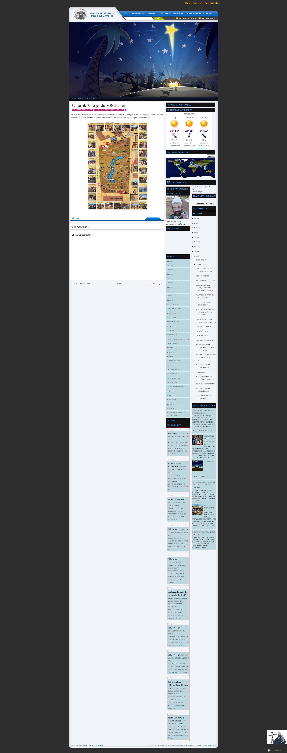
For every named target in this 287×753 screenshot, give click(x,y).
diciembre (200, 260)
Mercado (170, 391)
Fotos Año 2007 (202, 336)
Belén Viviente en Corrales (94, 745)
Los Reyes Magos (173, 378)
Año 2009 (75, 218)
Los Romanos (172, 382)
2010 (195, 251)
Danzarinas (171, 317)
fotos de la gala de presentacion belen (178, 470)
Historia (170, 352)
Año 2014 (170, 291)
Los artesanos (173, 369)
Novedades (171, 408)
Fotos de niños (173, 343)
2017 (195, 218)
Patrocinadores (202, 276)
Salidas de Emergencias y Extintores (98, 105)
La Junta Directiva (174, 361)
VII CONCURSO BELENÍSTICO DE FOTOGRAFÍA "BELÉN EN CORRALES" (203, 484)
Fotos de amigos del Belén (178, 339)
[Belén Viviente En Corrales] (193, 190)
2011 (195, 247)
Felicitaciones (172, 335)
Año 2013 (170, 287)
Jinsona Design (183, 745)
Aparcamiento (201, 372)
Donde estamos (173, 322)
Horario (170, 356)
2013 (195, 237)
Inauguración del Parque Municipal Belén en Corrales (205, 287)
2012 (195, 242)
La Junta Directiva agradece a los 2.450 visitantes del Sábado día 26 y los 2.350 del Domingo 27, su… (177, 514)
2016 (195, 223)
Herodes (170, 348)
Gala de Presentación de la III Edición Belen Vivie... (206, 357)
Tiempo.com (189, 114)
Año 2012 (170, 283)
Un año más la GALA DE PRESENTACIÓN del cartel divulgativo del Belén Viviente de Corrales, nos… (178, 543)
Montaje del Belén (203, 327)
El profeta (171, 326)
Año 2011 (170, 278)
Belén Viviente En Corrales (201, 187)
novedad (170, 404)
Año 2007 (170, 261)
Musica (169, 395)
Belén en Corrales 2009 (205, 280)
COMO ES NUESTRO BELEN (205, 384)
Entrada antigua (155, 283)
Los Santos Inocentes (175, 387)
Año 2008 (170, 265)
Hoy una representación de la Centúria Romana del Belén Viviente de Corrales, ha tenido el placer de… (178, 448)
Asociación (171, 313)
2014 (195, 232)
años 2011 (170, 300)
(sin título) (208, 462)
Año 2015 (170, 296)
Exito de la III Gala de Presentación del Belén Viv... (205, 312)
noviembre (200, 265)
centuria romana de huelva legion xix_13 (178, 437)
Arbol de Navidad (174, 309)
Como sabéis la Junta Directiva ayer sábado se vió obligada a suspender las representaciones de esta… (178, 732)
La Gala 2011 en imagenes (202, 431)
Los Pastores (172, 374)
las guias (170, 365)
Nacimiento (171, 400)
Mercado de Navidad (204, 340)
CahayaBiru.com (210, 745)
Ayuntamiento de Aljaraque (83, 99)
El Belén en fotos (200, 476)
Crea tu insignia (197, 192)
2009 (195, 256)
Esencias (170, 330)
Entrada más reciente (81, 283)
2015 (195, 228)
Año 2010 (170, 274)
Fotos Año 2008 (202, 331)
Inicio (119, 283)
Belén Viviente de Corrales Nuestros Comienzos (205, 347)
